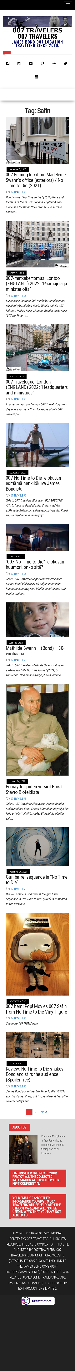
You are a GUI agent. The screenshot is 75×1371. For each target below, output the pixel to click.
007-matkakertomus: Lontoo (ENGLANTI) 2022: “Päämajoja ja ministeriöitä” (36, 283)
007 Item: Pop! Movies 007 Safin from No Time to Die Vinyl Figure (36, 1009)
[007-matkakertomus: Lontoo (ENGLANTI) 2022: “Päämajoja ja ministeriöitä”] (37, 244)
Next (44, 1112)
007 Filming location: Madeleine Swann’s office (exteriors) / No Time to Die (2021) (36, 180)
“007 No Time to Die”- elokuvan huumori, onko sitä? (35, 564)
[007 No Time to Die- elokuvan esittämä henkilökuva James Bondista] (37, 445)
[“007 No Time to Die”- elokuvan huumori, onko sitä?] (37, 537)
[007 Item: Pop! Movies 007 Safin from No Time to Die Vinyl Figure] (37, 954)
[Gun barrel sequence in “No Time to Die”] (37, 846)
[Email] (32, 63)
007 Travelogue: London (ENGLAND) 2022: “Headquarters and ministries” (37, 387)
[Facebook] (8, 63)
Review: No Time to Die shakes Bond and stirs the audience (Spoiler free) (34, 1074)
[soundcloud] (55, 63)
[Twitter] (66, 63)
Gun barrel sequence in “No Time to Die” (37, 879)
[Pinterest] (43, 63)
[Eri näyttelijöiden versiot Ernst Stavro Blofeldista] (37, 730)
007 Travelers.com (37, 1233)
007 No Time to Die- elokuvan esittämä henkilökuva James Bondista (33, 483)
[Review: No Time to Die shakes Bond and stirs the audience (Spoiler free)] (37, 1045)
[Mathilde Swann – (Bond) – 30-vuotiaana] (37, 620)
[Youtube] (37, 77)
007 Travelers (37, 35)
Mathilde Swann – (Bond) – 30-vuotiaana (35, 651)
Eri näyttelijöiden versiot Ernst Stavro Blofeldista (34, 789)
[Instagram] (20, 63)
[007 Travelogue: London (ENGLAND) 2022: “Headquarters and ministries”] (37, 347)
